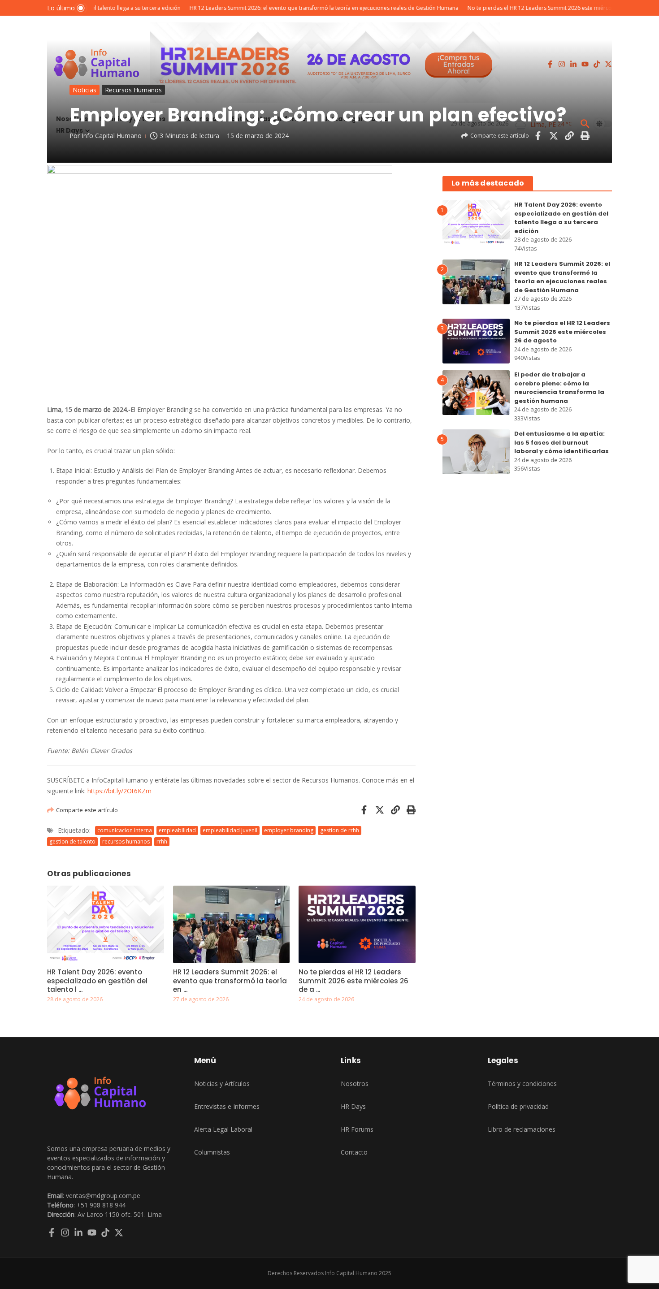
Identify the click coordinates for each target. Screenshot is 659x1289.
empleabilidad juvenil (230, 830)
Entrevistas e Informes (227, 1106)
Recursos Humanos (133, 90)
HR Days (353, 1106)
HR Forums (357, 1129)
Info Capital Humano (112, 135)
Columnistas (212, 1152)
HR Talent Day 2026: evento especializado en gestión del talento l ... (97, 980)
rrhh (161, 841)
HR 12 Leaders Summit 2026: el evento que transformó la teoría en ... (230, 980)
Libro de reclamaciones (521, 1129)
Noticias (84, 90)
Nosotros (355, 1083)
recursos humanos (126, 841)
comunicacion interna (124, 830)
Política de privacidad (518, 1106)
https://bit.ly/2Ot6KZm (119, 791)
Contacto (354, 1152)
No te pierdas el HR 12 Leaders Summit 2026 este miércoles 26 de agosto (562, 332)
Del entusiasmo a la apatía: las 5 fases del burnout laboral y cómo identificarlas (561, 442)
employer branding (288, 830)
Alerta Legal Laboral (223, 1129)
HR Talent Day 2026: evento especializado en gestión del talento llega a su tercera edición (561, 217)
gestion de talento (72, 841)
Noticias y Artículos (222, 1083)
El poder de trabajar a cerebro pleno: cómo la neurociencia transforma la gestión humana (559, 387)
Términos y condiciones (522, 1083)
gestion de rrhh (339, 830)
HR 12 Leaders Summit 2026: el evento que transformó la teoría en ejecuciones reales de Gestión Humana (562, 277)
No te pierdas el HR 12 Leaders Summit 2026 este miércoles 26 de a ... (353, 980)
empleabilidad (177, 830)
